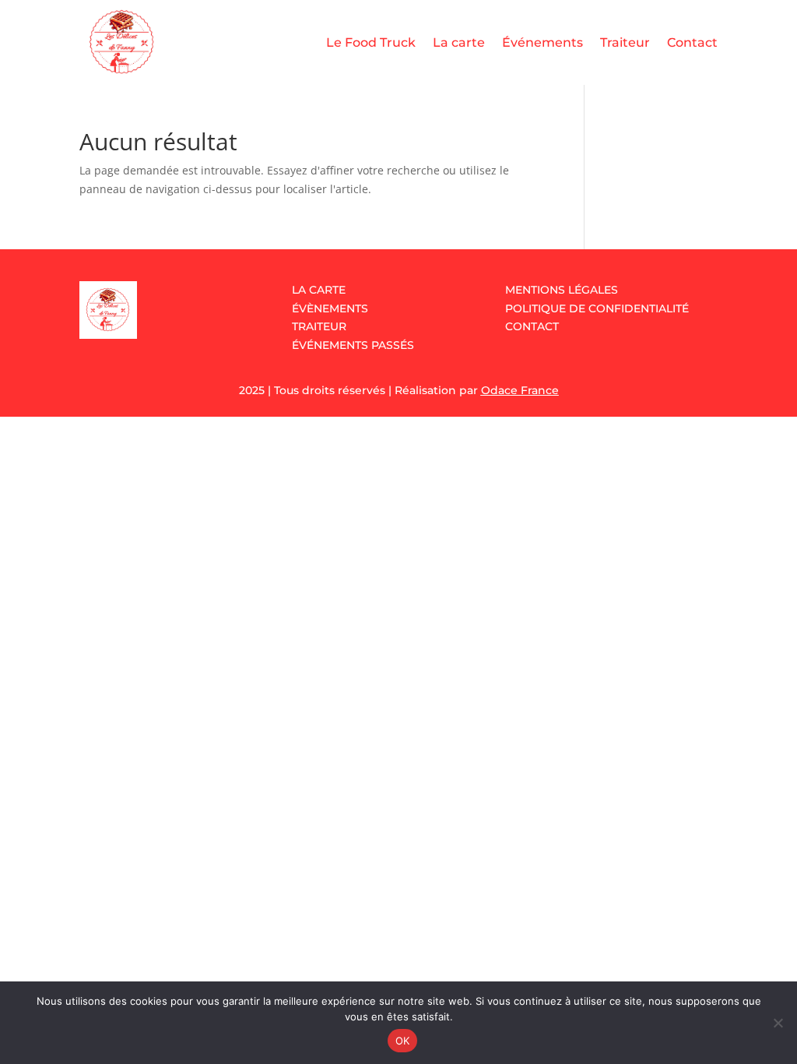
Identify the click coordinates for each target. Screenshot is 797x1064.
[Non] (777, 1023)
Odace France (520, 390)
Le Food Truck (371, 42)
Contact (692, 42)
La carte (459, 42)
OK (402, 1040)
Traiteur (625, 42)
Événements (542, 42)
